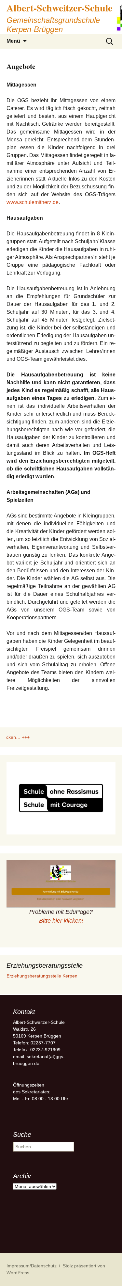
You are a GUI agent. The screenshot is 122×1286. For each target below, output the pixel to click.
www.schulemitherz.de (33, 202)
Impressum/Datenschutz (32, 1265)
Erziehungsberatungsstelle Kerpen (42, 975)
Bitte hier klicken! (61, 920)
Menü (13, 41)
